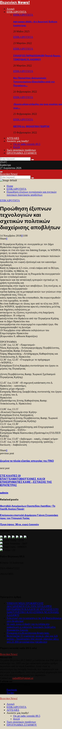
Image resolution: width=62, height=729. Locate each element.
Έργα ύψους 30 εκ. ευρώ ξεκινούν (19, 524)
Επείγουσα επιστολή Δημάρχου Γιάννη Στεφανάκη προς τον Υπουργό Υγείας (29, 517)
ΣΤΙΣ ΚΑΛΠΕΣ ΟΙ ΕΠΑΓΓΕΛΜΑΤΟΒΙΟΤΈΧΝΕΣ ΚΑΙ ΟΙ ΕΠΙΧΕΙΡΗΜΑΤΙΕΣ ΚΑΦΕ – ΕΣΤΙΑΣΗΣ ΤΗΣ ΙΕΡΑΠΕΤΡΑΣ (26, 480)
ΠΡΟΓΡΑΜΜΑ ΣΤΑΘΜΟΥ (22, 153)
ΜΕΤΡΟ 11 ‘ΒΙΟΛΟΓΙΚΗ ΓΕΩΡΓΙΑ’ (31, 126)
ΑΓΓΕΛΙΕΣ (13, 138)
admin (4, 492)
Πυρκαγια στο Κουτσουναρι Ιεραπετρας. (28, 633)
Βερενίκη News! (15, 2)
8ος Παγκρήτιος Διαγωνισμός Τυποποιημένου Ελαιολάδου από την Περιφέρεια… (34, 82)
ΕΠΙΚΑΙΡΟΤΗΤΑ (16, 11)
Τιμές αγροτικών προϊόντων (21, 150)
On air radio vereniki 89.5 (26, 144)
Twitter (10, 692)
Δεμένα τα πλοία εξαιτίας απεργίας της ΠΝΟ (27, 460)
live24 (16, 147)
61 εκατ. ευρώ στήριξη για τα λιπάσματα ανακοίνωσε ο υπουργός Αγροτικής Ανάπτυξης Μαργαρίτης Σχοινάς (31, 627)
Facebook (12, 689)
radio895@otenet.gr (22, 678)
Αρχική (10, 8)
